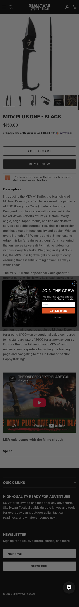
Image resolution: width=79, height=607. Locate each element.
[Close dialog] (74, 283)
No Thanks (58, 317)
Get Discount (58, 310)
